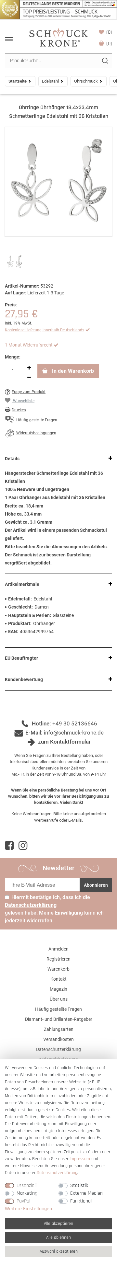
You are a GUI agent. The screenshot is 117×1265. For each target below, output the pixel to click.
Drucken (19, 410)
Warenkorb (109, 43)
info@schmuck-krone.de (74, 732)
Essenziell (26, 1185)
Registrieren (58, 959)
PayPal (23, 1201)
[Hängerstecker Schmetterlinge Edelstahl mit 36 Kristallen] (58, 182)
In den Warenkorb (72, 371)
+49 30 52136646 (74, 723)
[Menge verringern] (28, 377)
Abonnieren (96, 885)
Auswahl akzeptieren (59, 1251)
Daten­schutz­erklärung (57, 1173)
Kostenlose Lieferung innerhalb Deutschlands (44, 330)
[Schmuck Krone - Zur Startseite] (58, 37)
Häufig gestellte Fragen (58, 1009)
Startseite (17, 81)
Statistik (79, 1185)
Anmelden (58, 949)
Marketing (27, 1193)
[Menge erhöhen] (28, 368)
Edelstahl (50, 81)
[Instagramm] (23, 845)
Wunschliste (109, 32)
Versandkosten (58, 1039)
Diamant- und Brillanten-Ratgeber (58, 1019)
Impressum (80, 1159)
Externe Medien (86, 1193)
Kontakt (58, 979)
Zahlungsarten (58, 1029)
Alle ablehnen (58, 1237)
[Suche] (105, 60)
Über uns (59, 999)
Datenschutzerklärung (58, 1049)
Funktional (81, 1201)
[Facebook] (9, 845)
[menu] (9, 39)
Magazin (58, 989)
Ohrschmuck (86, 81)
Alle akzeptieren (58, 1223)
